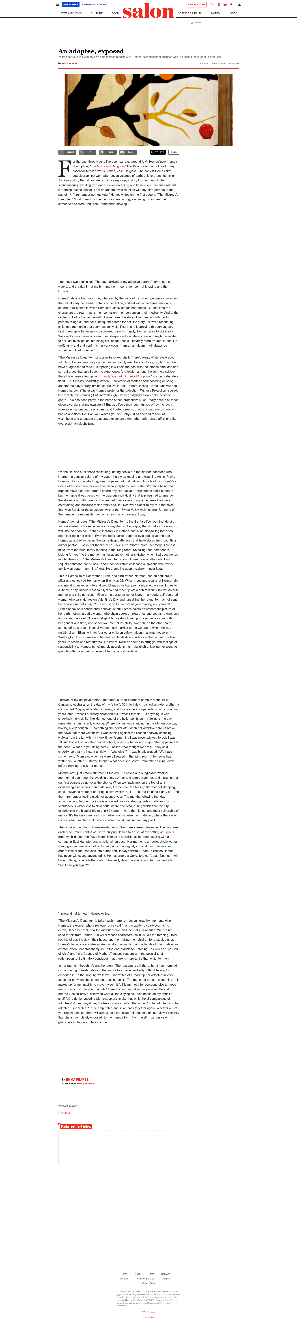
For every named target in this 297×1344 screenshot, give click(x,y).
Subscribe (70, 5)
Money (215, 13)
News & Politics (71, 13)
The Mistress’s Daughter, (108, 166)
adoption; (64, 362)
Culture (97, 13)
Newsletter (196, 5)
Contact (165, 1274)
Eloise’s (169, 832)
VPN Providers (148, 1312)
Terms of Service (145, 1279)
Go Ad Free (148, 1283)
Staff (151, 1274)
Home (124, 1274)
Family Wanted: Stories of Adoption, (126, 376)
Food (115, 13)
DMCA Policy (148, 1317)
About (138, 1274)
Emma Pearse (69, 63)
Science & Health (190, 13)
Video (233, 13)
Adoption (65, 1113)
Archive (166, 1279)
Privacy (124, 1279)
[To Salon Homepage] (148, 10)
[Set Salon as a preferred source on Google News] (158, 152)
